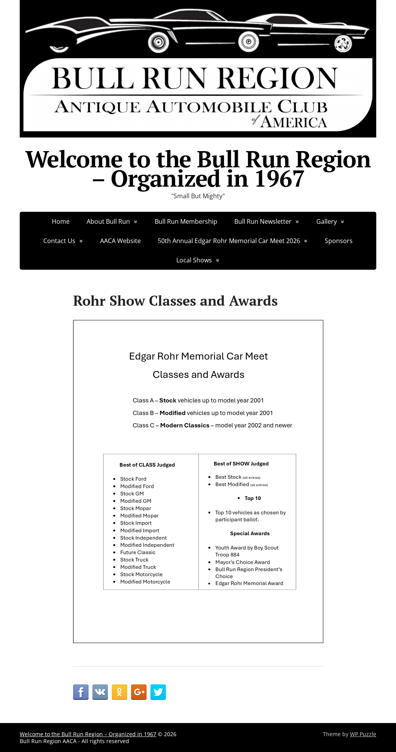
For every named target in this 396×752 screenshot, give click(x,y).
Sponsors (339, 240)
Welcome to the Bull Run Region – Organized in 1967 (198, 168)
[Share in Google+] (139, 692)
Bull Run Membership (186, 221)
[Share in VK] (100, 692)
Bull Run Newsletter (263, 221)
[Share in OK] (119, 692)
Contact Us (59, 240)
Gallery (326, 221)
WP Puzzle (363, 734)
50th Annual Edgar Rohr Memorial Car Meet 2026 (229, 240)
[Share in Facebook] (81, 692)
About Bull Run (108, 221)
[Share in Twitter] (158, 692)
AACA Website (120, 240)
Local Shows (194, 260)
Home (61, 221)
